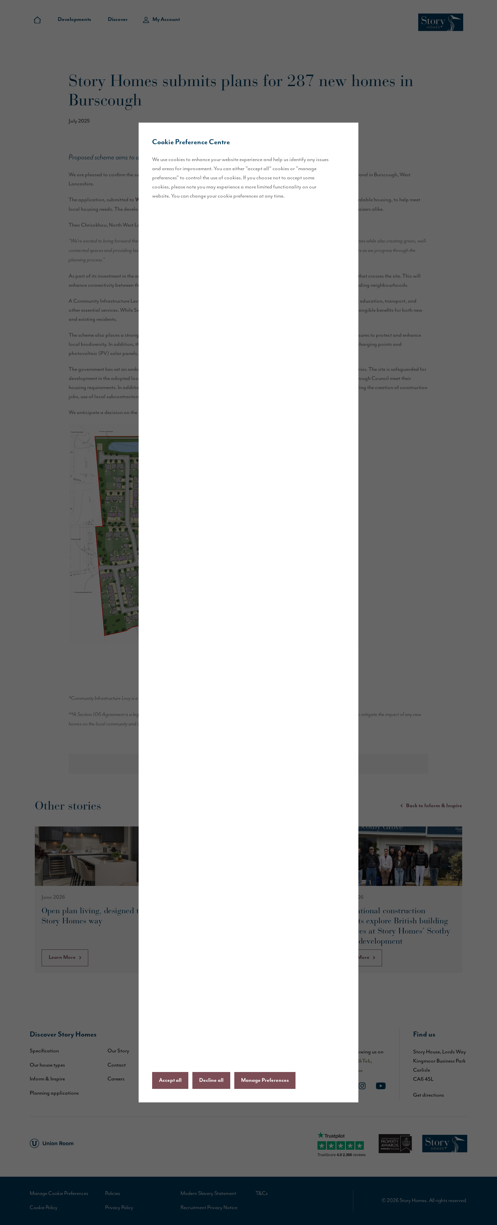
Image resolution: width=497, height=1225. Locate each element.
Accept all (170, 1080)
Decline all (211, 1080)
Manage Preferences (265, 1080)
